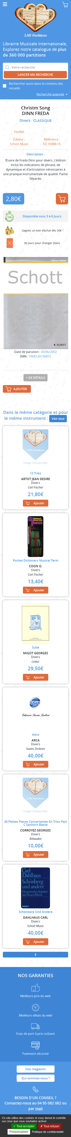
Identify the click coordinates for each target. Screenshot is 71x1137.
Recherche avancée (50, 94)
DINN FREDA (35, 113)
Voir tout (58, 419)
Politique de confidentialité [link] (48, 1131)
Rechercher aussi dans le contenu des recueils (36, 85)
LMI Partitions (35, 35)
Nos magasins (35, 1069)
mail (39, 1108)
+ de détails (35, 378)
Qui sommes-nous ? (35, 1078)
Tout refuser (51, 1126)
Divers (25, 120)
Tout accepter (25, 1126)
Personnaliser (18, 1131)
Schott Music (19, 144)
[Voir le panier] (65, 4)
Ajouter (62, 198)
